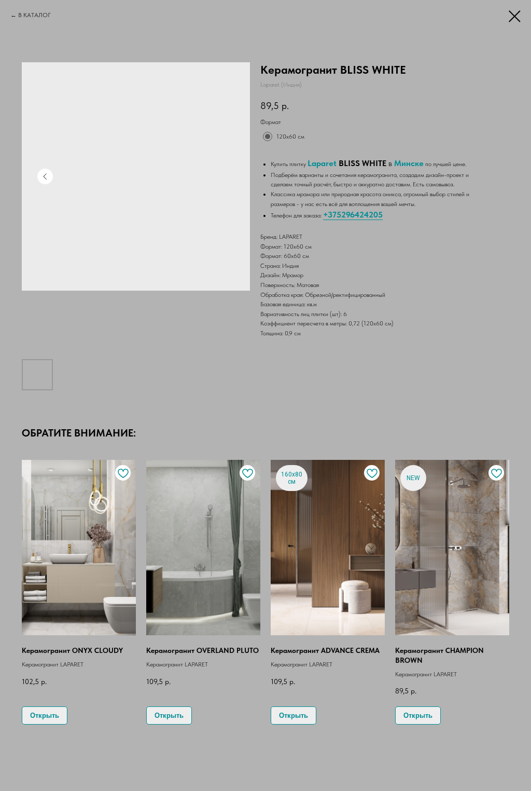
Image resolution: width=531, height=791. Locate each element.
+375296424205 (353, 215)
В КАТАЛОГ (34, 15)
